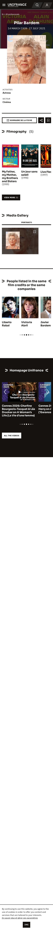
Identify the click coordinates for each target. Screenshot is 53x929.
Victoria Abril (26, 324)
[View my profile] (46, 5)
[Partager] (41, 120)
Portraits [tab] (26, 222)
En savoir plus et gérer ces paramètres (20, 918)
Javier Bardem (46, 324)
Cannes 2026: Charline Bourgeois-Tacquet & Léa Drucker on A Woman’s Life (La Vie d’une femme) (18, 410)
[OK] (26, 924)
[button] (34, 232)
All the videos (11, 435)
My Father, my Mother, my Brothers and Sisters (10, 176)
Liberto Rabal (7, 324)
